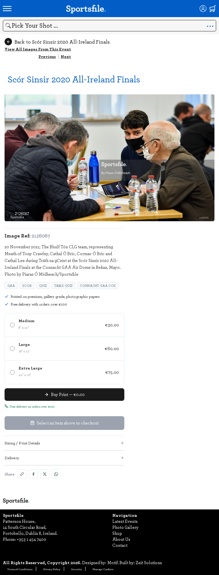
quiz (43, 285)
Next (66, 56)
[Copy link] (22, 474)
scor (27, 285)
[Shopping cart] (212, 8)
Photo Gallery (125, 527)
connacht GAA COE (98, 285)
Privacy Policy (51, 569)
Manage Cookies (103, 569)
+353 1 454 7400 (31, 539)
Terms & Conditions (20, 569)
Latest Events (125, 521)
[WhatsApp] (56, 474)
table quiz (63, 285)
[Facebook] (33, 474)
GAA (11, 285)
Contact (119, 545)
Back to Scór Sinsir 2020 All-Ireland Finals (62, 41)
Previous (47, 56)
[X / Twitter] (44, 474)
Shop (117, 533)
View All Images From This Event (38, 49)
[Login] (203, 8)
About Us (121, 539)
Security (76, 569)
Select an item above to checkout (68, 423)
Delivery (12, 457)
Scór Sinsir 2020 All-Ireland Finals (73, 79)
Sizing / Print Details (22, 443)
